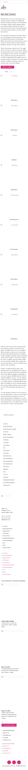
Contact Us (7, 740)
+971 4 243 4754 (6, 517)
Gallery (5, 737)
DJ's (4, 447)
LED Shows (6, 466)
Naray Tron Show (5, 710)
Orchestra (5, 477)
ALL (13, 71)
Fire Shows (6, 453)
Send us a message (7, 67)
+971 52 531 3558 (5, 516)
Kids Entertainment (7, 463)
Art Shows (6, 431)
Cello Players (14, 100)
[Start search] (2, 2)
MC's (4, 472)
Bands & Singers (7, 434)
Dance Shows (6, 445)
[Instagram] (14, 762)
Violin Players (14, 338)
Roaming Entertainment (8, 480)
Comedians (6, 442)
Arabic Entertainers (8, 426)
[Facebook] (9, 762)
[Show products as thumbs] (1, 72)
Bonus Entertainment (8, 437)
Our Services (7, 735)
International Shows (8, 461)
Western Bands (7, 547)
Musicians (5, 474)
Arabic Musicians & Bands (9, 429)
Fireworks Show (7, 456)
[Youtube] (19, 762)
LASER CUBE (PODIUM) (7, 621)
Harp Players (14, 189)
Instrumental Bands (8, 458)
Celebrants (6, 440)
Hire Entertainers (8, 730)
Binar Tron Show (5, 667)
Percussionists (14, 249)
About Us (6, 733)
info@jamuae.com (5, 519)
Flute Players (14, 130)
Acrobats (5, 423)
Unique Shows (6, 485)
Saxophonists (14, 309)
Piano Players (14, 279)
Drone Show (6, 450)
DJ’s (4, 543)
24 (10, 71)
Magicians (5, 469)
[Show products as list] (3, 72)
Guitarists (14, 159)
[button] (14, 551)
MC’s (4, 545)
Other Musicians (14, 219)
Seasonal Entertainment (8, 482)
